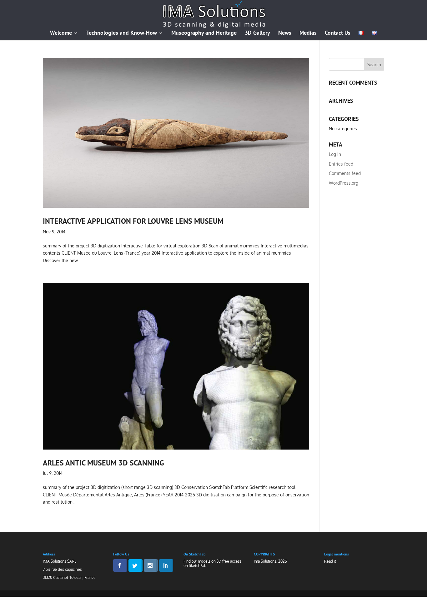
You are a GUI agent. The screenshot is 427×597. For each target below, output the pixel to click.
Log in (335, 154)
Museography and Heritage (204, 33)
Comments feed (345, 173)
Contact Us (337, 33)
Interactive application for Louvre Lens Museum (133, 221)
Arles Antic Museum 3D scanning (103, 463)
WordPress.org (343, 183)
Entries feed (341, 164)
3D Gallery (257, 33)
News (284, 33)
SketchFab (197, 565)
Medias (308, 33)
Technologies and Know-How (121, 33)
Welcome (61, 33)
